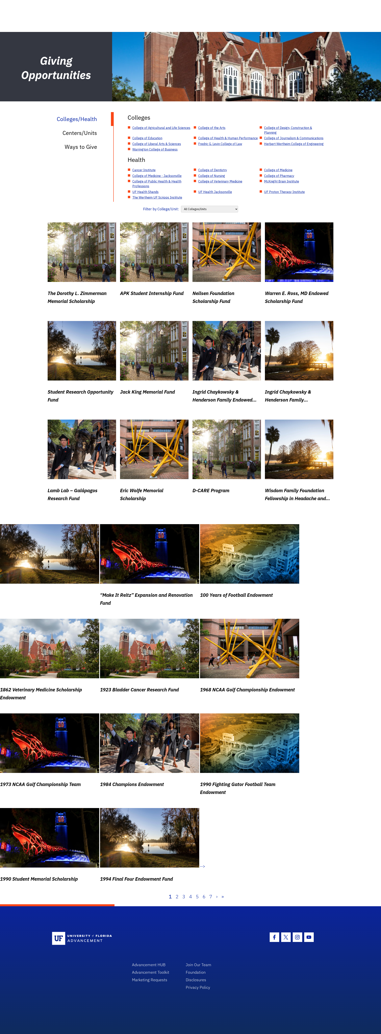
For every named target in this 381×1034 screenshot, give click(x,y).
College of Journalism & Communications (293, 138)
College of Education (147, 138)
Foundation (196, 972)
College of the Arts (211, 128)
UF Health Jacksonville (215, 192)
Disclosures (196, 979)
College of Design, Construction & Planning (288, 130)
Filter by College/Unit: (161, 209)
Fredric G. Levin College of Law (220, 144)
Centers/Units (80, 132)
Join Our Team (198, 964)
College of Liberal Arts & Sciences (156, 144)
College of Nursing (211, 176)
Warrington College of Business (155, 149)
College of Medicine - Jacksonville (157, 176)
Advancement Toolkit (150, 972)
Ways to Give (81, 146)
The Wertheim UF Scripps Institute (157, 197)
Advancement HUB (148, 964)
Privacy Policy (198, 987)
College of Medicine (278, 170)
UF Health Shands (145, 192)
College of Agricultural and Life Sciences (161, 128)
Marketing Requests (149, 979)
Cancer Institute (144, 170)
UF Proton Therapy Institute (284, 192)
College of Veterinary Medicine (220, 181)
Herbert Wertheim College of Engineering (294, 144)
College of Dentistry (212, 170)
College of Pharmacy (279, 176)
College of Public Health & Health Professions (156, 183)
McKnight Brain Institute (281, 181)
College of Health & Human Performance (228, 138)
